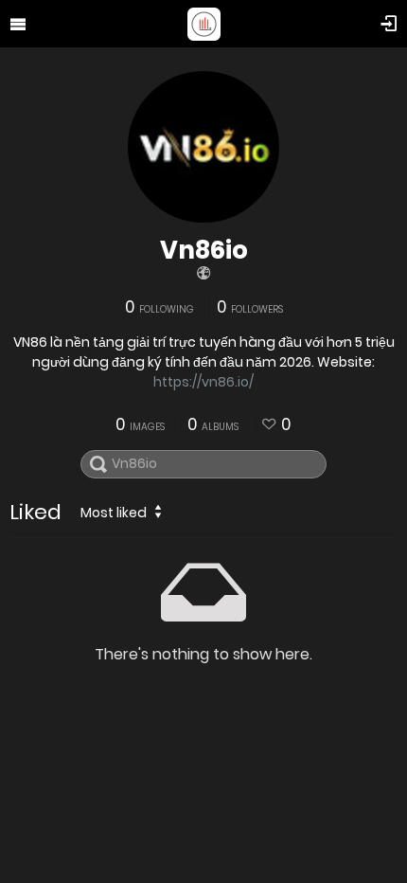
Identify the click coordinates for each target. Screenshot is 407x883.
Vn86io (204, 250)
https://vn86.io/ (203, 381)
